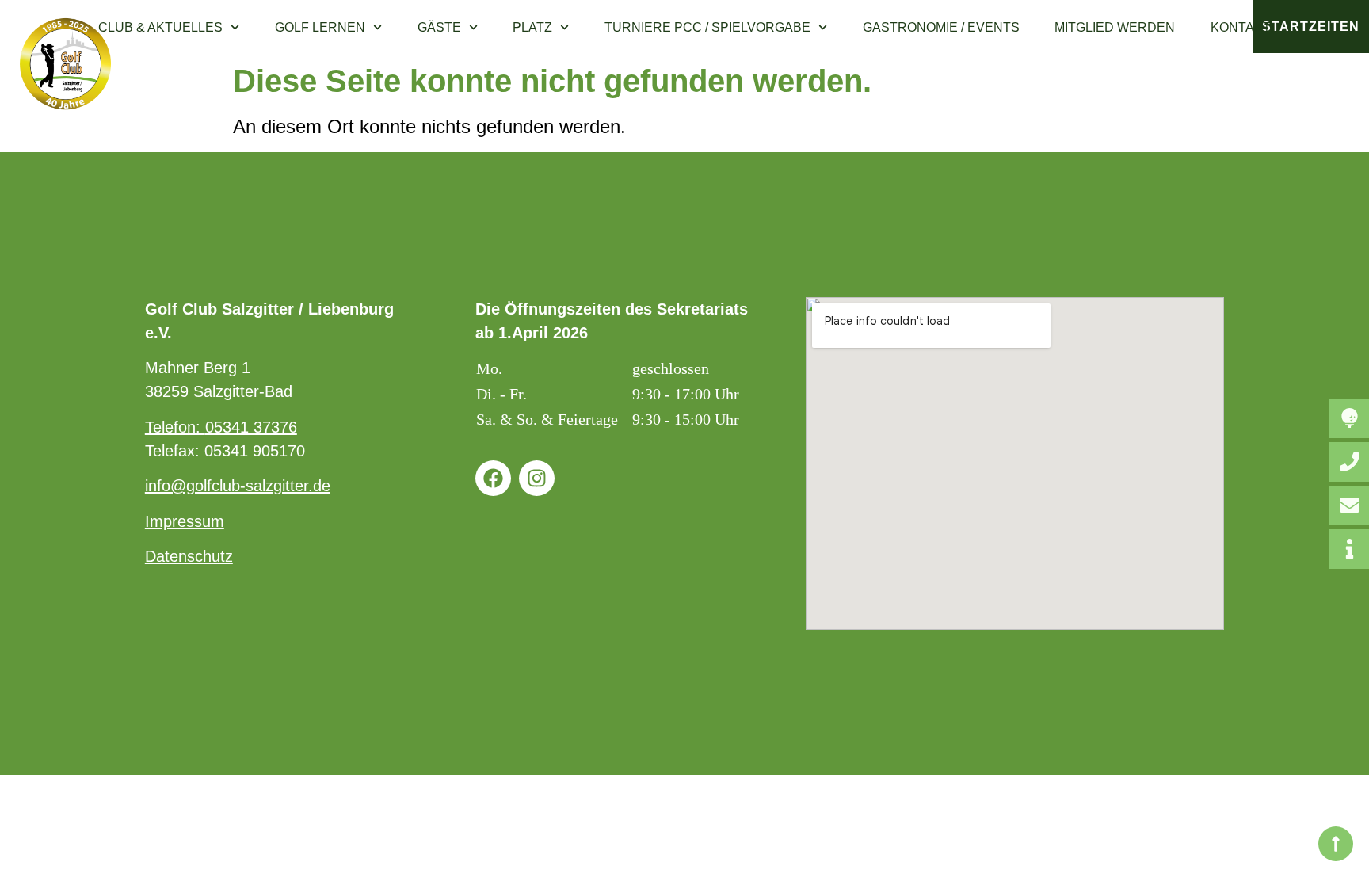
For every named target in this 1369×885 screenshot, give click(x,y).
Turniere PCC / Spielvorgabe (707, 27)
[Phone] (1349, 462)
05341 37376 (251, 427)
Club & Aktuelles (160, 27)
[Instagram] (537, 478)
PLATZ (532, 27)
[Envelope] (1349, 505)
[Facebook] (493, 478)
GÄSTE (439, 27)
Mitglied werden (1114, 27)
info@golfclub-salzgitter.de (237, 485)
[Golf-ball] (1349, 418)
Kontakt (1241, 27)
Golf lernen (320, 27)
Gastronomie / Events (941, 27)
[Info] (1349, 549)
